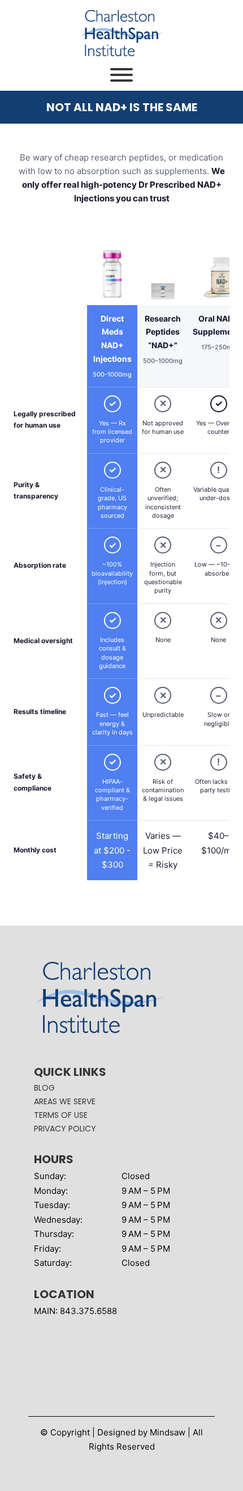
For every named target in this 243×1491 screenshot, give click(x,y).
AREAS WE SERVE (65, 1101)
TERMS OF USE (61, 1115)
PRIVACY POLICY (65, 1128)
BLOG (44, 1087)
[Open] (121, 75)
